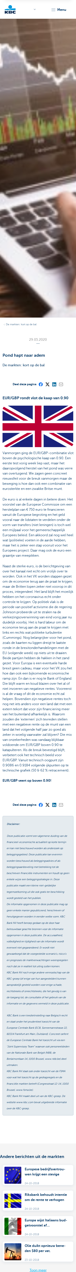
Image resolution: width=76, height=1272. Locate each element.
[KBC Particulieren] (10, 9)
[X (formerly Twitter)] (47, 384)
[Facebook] (40, 384)
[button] (59, 10)
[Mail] (60, 384)
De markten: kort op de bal (21, 324)
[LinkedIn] (54, 384)
